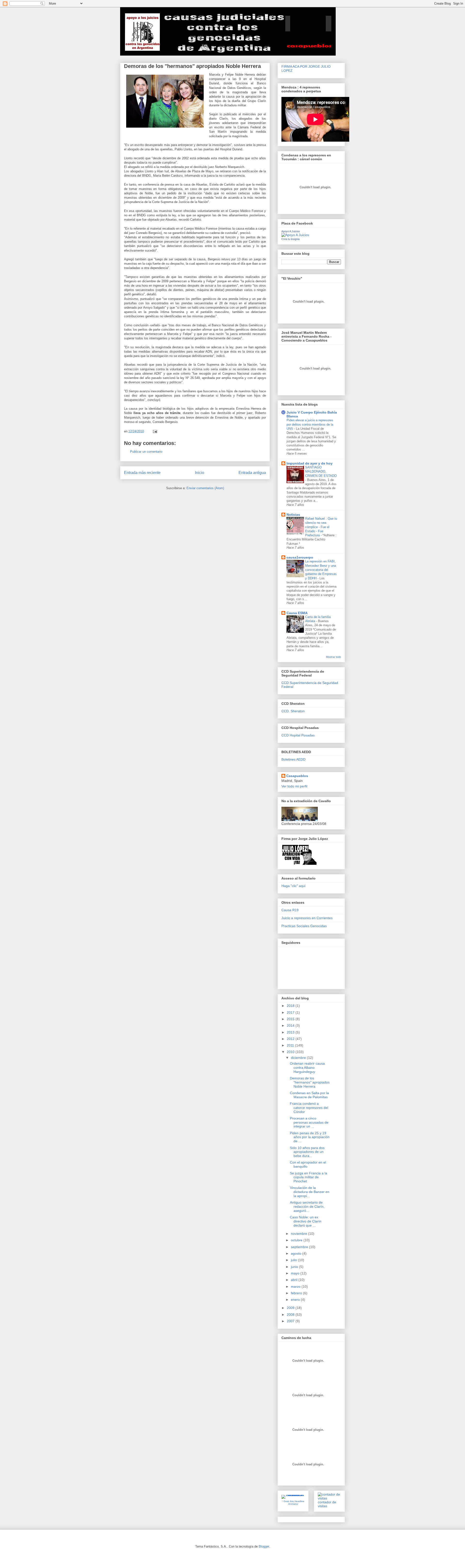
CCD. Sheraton (293, 711)
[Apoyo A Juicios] (295, 235)
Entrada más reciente (142, 473)
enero (296, 1300)
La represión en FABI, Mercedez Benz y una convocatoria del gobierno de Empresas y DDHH (321, 570)
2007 (291, 1321)
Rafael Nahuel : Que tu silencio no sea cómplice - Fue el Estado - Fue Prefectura (321, 527)
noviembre (299, 1234)
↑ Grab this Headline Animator (293, 1502)
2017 (291, 1012)
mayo (295, 1273)
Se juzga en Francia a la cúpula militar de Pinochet (308, 1177)
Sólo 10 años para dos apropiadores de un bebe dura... (307, 1152)
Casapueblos (297, 776)
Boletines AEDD (293, 759)
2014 (291, 1025)
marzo (296, 1286)
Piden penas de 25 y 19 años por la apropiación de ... (310, 1137)
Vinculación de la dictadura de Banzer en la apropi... (309, 1192)
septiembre (300, 1247)
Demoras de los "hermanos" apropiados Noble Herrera (310, 1082)
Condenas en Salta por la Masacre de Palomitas (309, 1095)
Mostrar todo (333, 656)
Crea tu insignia (290, 239)
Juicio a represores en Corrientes (307, 918)
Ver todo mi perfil (294, 786)
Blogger (264, 1546)
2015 (291, 1019)
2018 (291, 1006)
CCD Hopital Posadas (298, 735)
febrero (297, 1293)
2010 (291, 1052)
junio (295, 1267)
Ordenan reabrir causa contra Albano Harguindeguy (307, 1068)
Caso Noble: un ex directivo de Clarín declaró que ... (305, 1221)
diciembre (299, 1058)
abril (294, 1280)
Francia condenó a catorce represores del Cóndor (309, 1108)
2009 (291, 1308)
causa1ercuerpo (300, 557)
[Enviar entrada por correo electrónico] (154, 431)
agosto (296, 1253)
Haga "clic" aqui (293, 886)
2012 (291, 1039)
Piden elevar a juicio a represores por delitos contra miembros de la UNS (310, 424)
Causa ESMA (297, 613)
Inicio (199, 473)
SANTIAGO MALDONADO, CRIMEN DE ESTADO (321, 471)
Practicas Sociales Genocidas (304, 926)
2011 (291, 1045)
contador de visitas (327, 1504)
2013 (291, 1032)
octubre (297, 1240)
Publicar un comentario (146, 451)
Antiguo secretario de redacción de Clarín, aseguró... (307, 1206)
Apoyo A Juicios (290, 231)
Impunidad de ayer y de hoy (310, 463)
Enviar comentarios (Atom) (205, 488)
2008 (291, 1314)
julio (294, 1260)
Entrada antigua (252, 473)
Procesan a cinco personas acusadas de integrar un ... (309, 1122)
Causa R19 (290, 910)
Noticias (293, 514)
